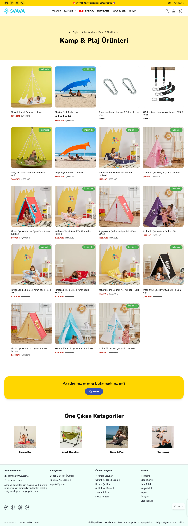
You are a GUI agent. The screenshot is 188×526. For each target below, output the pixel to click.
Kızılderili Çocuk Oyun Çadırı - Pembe (161, 172)
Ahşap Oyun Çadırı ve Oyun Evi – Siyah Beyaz (162, 291)
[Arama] (167, 11)
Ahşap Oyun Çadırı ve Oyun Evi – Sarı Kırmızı (29, 349)
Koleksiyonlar (88, 32)
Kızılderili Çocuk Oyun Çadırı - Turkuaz (74, 348)
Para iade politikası (113, 522)
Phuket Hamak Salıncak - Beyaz (26, 112)
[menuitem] (71, 475)
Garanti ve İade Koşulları (107, 480)
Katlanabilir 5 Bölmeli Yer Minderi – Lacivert (116, 174)
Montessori (163, 452)
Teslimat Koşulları (104, 475)
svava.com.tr (16, 522)
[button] (167, 11)
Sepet (144, 492)
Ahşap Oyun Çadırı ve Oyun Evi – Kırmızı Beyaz (118, 232)
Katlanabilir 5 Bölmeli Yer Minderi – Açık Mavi (31, 291)
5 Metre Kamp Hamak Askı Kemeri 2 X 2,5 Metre (163, 113)
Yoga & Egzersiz (57, 484)
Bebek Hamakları (71, 452)
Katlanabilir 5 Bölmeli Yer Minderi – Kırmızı (73, 291)
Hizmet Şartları (103, 484)
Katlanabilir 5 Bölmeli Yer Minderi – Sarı (119, 290)
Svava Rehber (102, 496)
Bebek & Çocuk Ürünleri (62, 475)
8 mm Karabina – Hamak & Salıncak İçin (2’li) (119, 113)
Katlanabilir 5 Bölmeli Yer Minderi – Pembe (73, 232)
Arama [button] (96, 391)
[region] (94, 3)
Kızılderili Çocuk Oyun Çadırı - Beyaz (117, 348)
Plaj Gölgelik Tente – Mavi (67, 112)
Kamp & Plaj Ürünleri (108, 32)
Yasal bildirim (178, 522)
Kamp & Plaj (117, 452)
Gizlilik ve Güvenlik (104, 488)
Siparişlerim (147, 480)
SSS (169, 3)
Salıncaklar (25, 452)
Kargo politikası (146, 522)
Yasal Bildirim (102, 492)
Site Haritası (147, 501)
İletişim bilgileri (162, 522)
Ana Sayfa (73, 32)
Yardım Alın (179, 3)
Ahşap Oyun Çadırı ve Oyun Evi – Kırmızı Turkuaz (31, 232)
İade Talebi (146, 484)
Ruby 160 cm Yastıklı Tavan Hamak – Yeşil (29, 174)
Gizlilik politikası (95, 522)
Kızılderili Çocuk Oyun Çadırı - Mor (160, 231)
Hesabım (145, 475)
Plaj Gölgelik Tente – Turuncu (69, 172)
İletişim (145, 496)
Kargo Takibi (147, 488)
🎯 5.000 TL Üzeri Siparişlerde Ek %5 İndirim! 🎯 (94, 3)
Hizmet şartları (130, 522)
